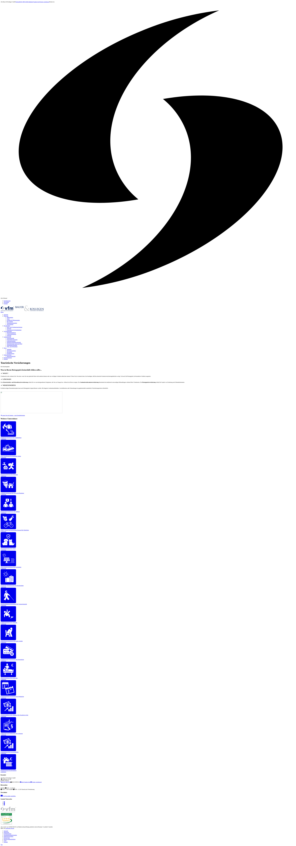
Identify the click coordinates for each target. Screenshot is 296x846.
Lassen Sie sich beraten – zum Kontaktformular (13, 415)
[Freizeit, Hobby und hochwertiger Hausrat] (8, 528)
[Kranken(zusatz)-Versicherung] (8, 658)
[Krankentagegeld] (8, 695)
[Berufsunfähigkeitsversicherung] (8, 602)
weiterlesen (3, 439)
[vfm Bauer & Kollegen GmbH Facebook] (4, 802)
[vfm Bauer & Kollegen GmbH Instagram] (4, 804)
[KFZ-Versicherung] (8, 454)
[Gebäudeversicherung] (8, 491)
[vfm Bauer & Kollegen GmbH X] (4, 803)
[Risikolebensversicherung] (8, 639)
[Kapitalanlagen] (8, 750)
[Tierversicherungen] (8, 547)
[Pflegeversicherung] (8, 676)
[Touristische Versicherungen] (8, 584)
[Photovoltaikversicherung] (8, 565)
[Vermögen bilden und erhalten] (8, 713)
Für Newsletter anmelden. (9, 796)
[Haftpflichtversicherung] (8, 436)
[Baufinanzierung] (8, 769)
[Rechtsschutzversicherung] (8, 510)
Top (2, 844)
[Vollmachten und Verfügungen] (8, 732)
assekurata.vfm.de (9, 828)
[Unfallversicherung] (8, 621)
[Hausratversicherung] (8, 473)
